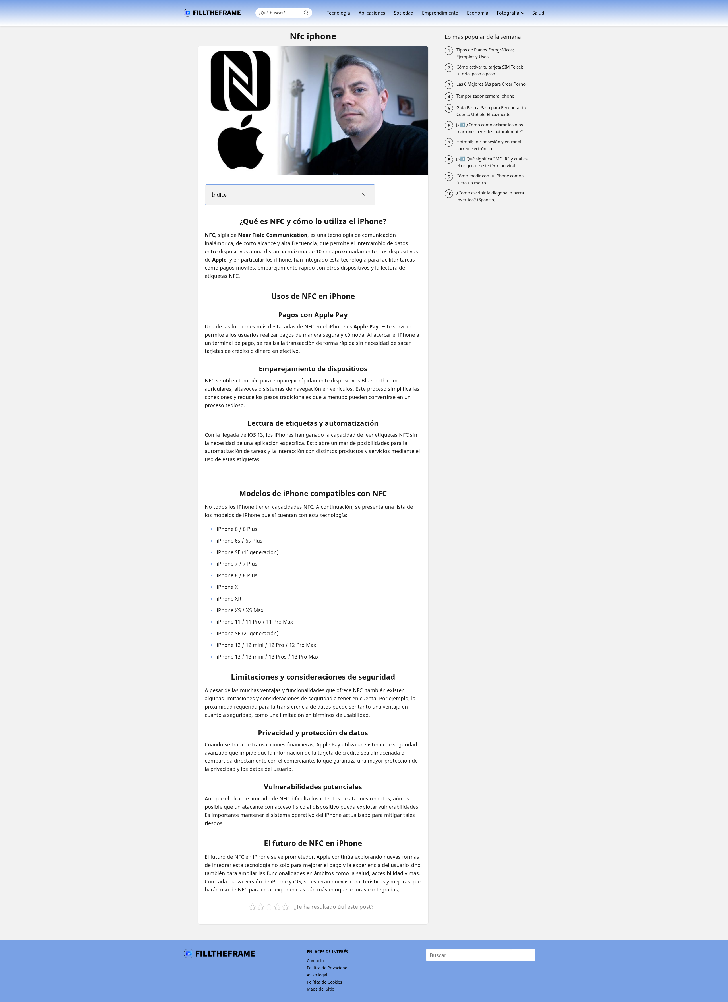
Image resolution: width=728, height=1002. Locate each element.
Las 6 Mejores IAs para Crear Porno (491, 84)
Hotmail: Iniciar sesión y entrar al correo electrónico (488, 145)
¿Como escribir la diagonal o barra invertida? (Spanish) (490, 196)
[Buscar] (306, 12)
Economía (477, 13)
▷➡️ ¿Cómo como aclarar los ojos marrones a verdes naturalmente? (489, 128)
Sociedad (403, 13)
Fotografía (508, 13)
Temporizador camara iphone (485, 96)
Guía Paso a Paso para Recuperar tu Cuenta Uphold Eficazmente (491, 111)
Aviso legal (317, 975)
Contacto (315, 960)
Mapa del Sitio (320, 989)
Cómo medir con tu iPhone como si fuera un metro (491, 179)
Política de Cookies (324, 982)
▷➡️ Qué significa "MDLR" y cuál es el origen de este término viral (492, 162)
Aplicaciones (372, 13)
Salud (538, 13)
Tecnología (338, 13)
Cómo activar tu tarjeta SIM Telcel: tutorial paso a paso (489, 70)
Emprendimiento (440, 13)
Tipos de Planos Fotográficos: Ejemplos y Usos (485, 53)
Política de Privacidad (327, 967)
